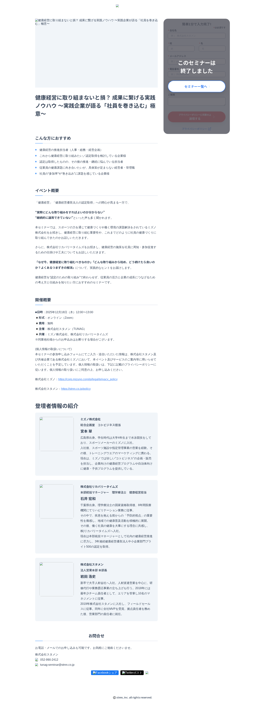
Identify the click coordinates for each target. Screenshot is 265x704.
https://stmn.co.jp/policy (76, 388)
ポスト (138, 672)
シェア (113, 672)
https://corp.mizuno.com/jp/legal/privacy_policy (88, 379)
